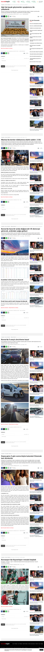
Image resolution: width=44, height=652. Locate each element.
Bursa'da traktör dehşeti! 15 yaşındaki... (36, 51)
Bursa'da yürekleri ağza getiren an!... (36, 56)
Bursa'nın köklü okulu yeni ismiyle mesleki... (35, 37)
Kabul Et (41, 649)
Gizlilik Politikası (25, 643)
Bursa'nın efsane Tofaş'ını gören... (36, 61)
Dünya (21, 465)
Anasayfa (2, 4)
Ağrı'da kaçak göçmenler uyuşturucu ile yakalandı (19, 4)
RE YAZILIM (41, 647)
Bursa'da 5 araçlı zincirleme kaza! (22, 337)
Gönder (3, 66)
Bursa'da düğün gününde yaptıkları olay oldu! (36, 40)
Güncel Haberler (7, 4)
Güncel (20, 14)
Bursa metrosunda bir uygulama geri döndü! (36, 31)
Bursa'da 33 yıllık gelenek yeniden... (36, 23)
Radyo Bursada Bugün (17, 647)
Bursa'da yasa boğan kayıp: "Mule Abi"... (35, 34)
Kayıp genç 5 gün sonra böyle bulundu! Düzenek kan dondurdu (22, 453)
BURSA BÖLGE (32, 83)
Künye (39, 643)
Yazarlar (26, 647)
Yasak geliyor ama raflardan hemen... (36, 43)
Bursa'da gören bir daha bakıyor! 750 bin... (36, 49)
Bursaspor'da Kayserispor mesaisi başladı (18, 557)
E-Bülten (36, 643)
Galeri (23, 647)
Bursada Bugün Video (9, 647)
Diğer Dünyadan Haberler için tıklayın (7, 527)
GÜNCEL (31, 115)
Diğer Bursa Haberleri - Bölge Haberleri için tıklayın (9, 307)
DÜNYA (31, 600)
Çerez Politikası (14, 643)
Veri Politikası (20, 643)
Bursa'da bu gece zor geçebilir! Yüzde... (35, 46)
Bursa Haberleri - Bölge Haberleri (10, 226)
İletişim (42, 643)
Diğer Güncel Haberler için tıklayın (7, 48)
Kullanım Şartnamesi (31, 643)
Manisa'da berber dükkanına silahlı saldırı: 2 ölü (19, 137)
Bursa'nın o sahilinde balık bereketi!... (36, 25)
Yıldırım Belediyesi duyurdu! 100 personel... (35, 59)
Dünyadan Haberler (8, 453)
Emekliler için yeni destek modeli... (35, 28)
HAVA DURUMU (41, 1)
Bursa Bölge (22, 344)
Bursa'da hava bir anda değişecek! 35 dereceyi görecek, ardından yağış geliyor (29, 226)
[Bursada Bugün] (5, 1)
